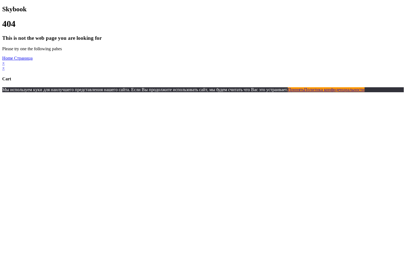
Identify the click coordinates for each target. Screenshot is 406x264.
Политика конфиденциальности (334, 89)
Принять (296, 89)
